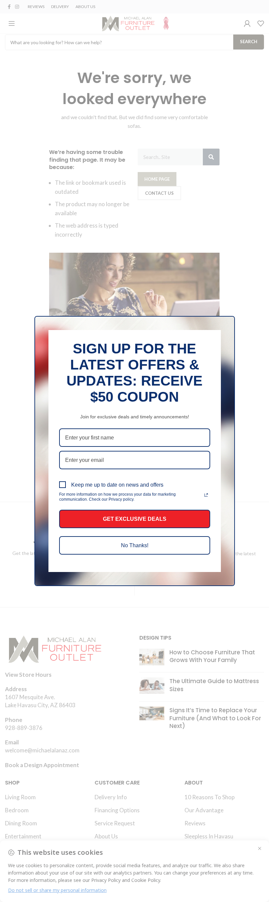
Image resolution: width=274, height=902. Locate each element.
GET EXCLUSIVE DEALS (134, 519)
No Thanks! (134, 545)
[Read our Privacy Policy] (206, 495)
